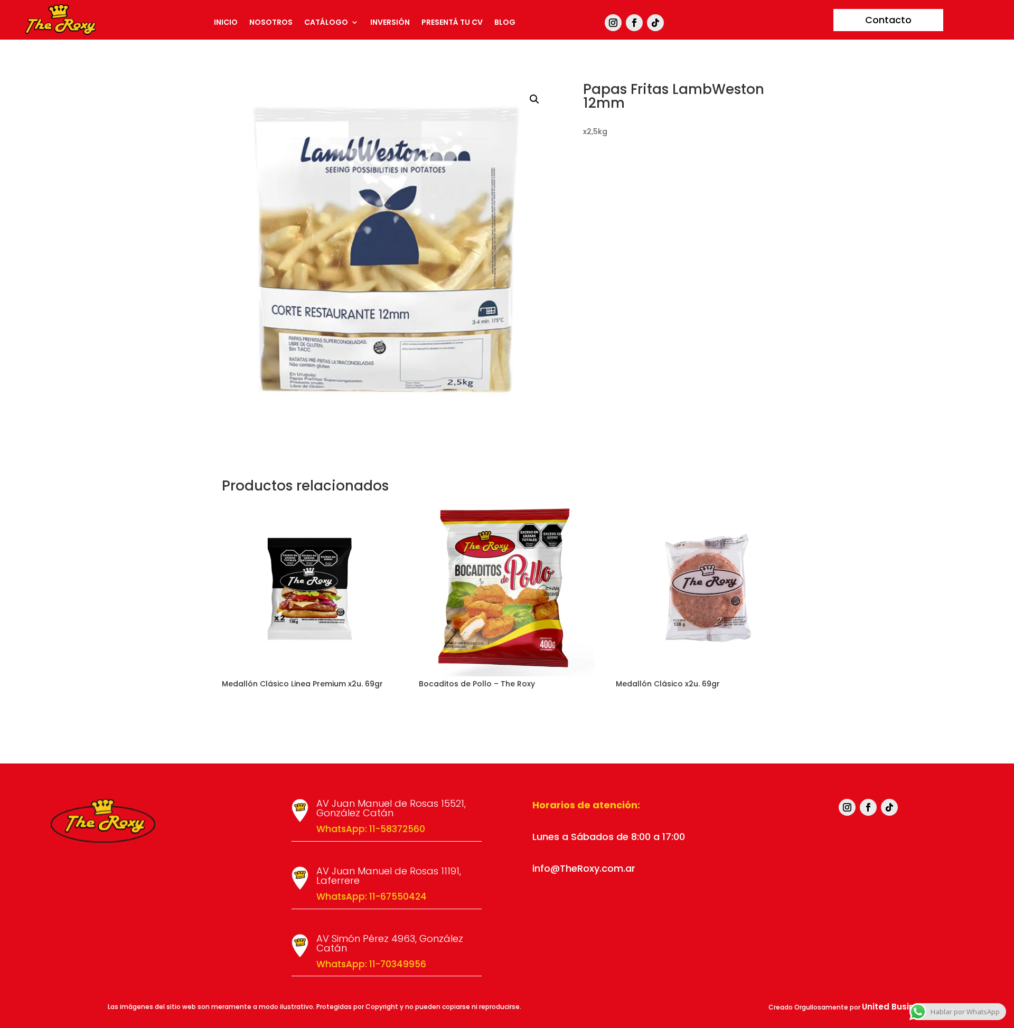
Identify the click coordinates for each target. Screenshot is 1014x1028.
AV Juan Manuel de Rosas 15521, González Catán (391, 808)
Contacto (888, 19)
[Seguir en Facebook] (634, 22)
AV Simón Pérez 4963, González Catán (389, 943)
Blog (504, 22)
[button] (534, 99)
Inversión (390, 22)
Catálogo (326, 22)
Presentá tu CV (452, 22)
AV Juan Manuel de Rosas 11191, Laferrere (388, 875)
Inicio (226, 22)
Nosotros (271, 22)
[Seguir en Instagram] (613, 22)
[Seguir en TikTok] (655, 22)
